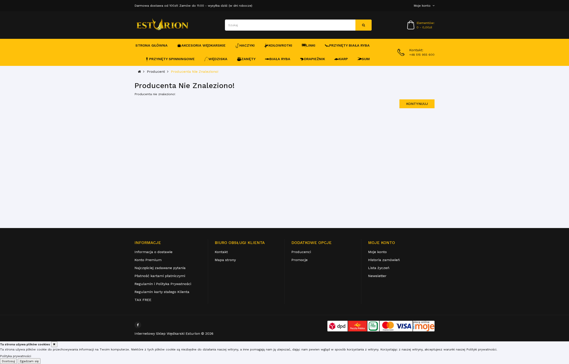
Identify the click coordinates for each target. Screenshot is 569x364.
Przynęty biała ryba (349, 45)
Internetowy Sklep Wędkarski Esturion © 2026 (173, 333)
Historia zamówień (384, 260)
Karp (343, 59)
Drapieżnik (314, 59)
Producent (156, 71)
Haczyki (247, 45)
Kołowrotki (280, 45)
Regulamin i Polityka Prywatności (162, 284)
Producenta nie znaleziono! (194, 71)
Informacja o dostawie (153, 252)
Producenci (301, 252)
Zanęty (248, 59)
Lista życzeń (378, 268)
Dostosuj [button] (8, 361)
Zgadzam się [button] (29, 361)
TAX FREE (142, 300)
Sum (366, 59)
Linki (310, 45)
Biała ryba (279, 59)
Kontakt (221, 252)
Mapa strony (225, 260)
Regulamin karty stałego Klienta (161, 292)
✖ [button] (54, 344)
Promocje (299, 260)
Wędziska (217, 59)
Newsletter (377, 276)
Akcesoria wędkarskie (203, 45)
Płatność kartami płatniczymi (159, 276)
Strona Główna (151, 45)
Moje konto (377, 252)
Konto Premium (148, 260)
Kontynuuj (417, 104)
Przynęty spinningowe (172, 59)
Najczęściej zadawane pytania (160, 268)
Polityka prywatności (15, 356)
